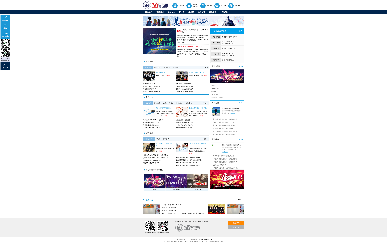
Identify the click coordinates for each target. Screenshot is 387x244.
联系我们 (191, 221)
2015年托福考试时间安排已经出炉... (224, 156)
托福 (223, 53)
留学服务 (212, 12)
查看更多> (240, 200)
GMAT (224, 55)
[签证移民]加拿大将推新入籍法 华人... (188, 162)
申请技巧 (148, 103)
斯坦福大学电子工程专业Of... (152, 86)
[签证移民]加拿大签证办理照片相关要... (188, 165)
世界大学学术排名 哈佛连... (185, 128)
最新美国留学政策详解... (184, 120)
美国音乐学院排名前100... (151, 125)
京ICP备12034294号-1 (205, 239)
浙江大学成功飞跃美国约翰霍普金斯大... (225, 131)
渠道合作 (237, 5)
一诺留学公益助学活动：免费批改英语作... (226, 159)
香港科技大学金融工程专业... (185, 91)
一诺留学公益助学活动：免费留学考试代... (226, 162)
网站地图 (198, 221)
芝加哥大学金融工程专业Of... (185, 89)
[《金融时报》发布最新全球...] (196, 38)
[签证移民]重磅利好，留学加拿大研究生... (189, 160)
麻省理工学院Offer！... (150, 89)
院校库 (181, 12)
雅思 (227, 53)
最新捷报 (148, 67)
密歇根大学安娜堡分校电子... (152, 91)
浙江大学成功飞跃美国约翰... (231, 108)
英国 (223, 42)
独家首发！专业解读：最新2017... (190, 46)
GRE (230, 53)
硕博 (223, 37)
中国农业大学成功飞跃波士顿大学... (224, 122)
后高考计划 (225, 48)
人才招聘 (185, 221)
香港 (232, 42)
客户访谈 (209, 5)
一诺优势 (224, 12)
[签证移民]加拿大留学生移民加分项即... (188, 157)
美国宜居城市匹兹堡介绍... (184, 125)
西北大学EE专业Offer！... (184, 83)
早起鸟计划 (214, 94)
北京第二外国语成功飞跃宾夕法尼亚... (225, 125)
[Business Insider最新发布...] (185, 49)
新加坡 (224, 43)
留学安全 (189, 103)
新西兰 (233, 43)
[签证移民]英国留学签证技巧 (152, 160)
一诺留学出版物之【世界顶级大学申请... (225, 168)
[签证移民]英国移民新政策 (151, 163)
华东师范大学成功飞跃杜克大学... (223, 128)
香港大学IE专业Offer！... (151, 83)
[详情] (168, 75)
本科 (227, 37)
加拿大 (228, 42)
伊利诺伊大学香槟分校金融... (185, 86)
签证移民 (149, 139)
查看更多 (160, 170)
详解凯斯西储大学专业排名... (152, 128)
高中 (235, 37)
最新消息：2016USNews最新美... (153, 120)
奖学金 (165, 103)
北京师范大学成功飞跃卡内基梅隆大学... (225, 119)
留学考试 (160, 12)
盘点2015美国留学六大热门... (152, 122)
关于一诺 (178, 221)
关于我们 (181, 5)
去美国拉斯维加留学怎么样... (185, 122)
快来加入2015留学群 (219, 165)
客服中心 (205, 221)
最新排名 (176, 67)
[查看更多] (232, 113)
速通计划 (232, 48)
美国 (228, 43)
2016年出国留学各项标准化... (231, 145)
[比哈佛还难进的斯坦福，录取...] (187, 35)
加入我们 (223, 5)
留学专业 (171, 12)
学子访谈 (201, 12)
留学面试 (166, 139)
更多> (205, 67)
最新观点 (167, 67)
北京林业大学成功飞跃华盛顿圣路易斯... (225, 134)
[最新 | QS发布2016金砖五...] (192, 51)
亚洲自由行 (214, 88)
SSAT (232, 55)
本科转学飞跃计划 (217, 98)
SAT (228, 55)
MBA (231, 37)
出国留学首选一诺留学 (155, 5)
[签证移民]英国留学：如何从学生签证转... (156, 157)
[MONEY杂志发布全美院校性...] (187, 40)
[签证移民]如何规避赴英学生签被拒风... (155, 155)
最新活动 (157, 67)
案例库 (191, 12)
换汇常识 (179, 103)
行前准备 (157, 103)
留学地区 (148, 12)
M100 (227, 82)
